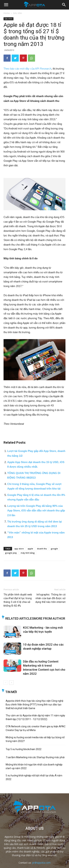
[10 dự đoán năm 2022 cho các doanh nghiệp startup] (12, 649)
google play (11, 552)
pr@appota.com (41, 862)
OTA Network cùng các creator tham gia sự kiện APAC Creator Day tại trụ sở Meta (35, 728)
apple (30, 548)
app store (19, 548)
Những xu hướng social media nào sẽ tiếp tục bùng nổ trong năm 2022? (35, 739)
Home (7, 13)
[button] (64, 5)
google (54, 548)
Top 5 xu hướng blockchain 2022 (23, 749)
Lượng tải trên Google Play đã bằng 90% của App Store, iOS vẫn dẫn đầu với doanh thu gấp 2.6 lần (36, 510)
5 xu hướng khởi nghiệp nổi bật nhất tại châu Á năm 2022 (34, 777)
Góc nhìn (17, 13)
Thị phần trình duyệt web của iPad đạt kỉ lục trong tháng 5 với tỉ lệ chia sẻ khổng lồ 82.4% (18, 600)
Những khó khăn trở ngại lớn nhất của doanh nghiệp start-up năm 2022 (34, 766)
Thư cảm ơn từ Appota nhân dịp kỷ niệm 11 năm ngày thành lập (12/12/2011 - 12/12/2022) (35, 717)
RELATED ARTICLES (19, 618)
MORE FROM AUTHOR (49, 618)
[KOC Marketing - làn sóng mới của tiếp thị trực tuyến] (12, 632)
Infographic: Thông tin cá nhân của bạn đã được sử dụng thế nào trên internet (50, 598)
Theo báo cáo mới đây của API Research (27, 68)
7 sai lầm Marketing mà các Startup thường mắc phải (35, 757)
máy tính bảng (28, 552)
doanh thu (42, 548)
